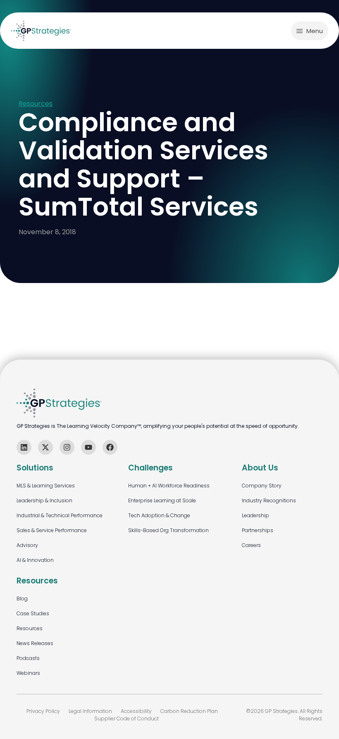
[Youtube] (88, 447)
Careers (251, 545)
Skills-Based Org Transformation (168, 530)
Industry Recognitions (269, 500)
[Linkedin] (24, 447)
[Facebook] (110, 447)
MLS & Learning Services (46, 485)
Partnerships (257, 530)
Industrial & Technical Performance (60, 515)
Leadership (255, 515)
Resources (36, 104)
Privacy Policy (43, 711)
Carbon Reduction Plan (189, 711)
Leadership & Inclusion (44, 500)
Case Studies (33, 613)
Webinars (28, 673)
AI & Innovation (35, 560)
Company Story (262, 485)
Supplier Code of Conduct (126, 718)
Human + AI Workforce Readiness (169, 485)
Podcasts (28, 658)
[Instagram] (67, 447)
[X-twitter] (45, 447)
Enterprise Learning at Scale (162, 500)
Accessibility (136, 711)
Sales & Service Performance (52, 530)
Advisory (27, 545)
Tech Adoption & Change (159, 515)
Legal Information (90, 711)
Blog (22, 598)
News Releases (35, 643)
